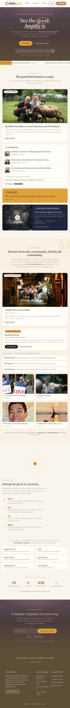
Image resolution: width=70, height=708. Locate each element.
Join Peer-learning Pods (41, 683)
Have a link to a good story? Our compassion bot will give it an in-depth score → (25, 180)
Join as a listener (11, 346)
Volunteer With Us (58, 682)
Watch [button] (36, 3)
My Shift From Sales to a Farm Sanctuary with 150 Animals (32, 126)
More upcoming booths (25, 346)
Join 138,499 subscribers (47, 631)
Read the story (10, 138)
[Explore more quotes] (35, 196)
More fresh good (13, 184)
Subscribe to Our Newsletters (41, 677)
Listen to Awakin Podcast (41, 693)
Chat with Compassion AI (42, 688)
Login (51, 3)
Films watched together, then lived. (49, 212)
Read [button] (27, 3)
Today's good (26, 43)
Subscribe (61, 3)
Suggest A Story (58, 676)
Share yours (41, 432)
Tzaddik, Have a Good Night (17, 310)
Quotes (44, 3)
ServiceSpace (42, 704)
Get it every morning (42, 43)
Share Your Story (58, 679)
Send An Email (57, 685)
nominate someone (52, 432)
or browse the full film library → (42, 226)
